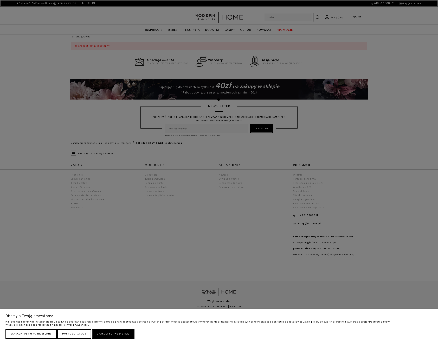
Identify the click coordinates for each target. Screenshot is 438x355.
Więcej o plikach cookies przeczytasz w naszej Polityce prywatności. (47, 325)
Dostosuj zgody (74, 334)
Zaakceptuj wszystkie (113, 334)
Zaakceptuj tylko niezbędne (31, 334)
